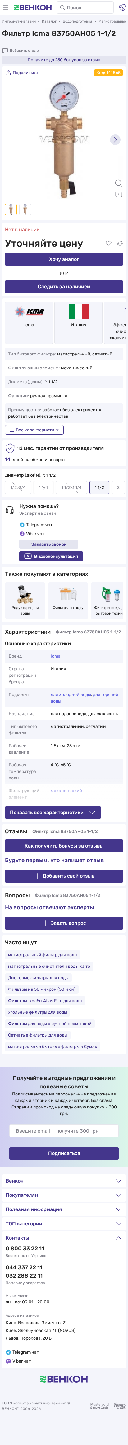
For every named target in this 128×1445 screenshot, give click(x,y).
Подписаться (64, 1153)
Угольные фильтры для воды (37, 1012)
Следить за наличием (64, 286)
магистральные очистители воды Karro (49, 966)
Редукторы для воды (25, 610)
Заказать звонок (48, 544)
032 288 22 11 (24, 1275)
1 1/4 (43, 487)
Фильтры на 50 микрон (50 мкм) (41, 989)
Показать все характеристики (47, 812)
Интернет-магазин (19, 21)
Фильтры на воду (68, 608)
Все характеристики (38, 430)
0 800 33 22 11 (25, 1248)
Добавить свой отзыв (68, 876)
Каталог (49, 21)
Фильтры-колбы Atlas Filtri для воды (45, 1000)
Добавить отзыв (24, 50)
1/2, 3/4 (18, 487)
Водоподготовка (77, 21)
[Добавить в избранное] (109, 243)
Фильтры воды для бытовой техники (111, 610)
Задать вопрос (68, 923)
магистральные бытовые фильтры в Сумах (52, 1046)
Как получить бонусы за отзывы (64, 846)
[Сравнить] (120, 243)
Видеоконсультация (56, 556)
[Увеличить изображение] (118, 183)
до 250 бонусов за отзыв (64, 60)
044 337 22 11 (24, 1267)
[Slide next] (115, 139)
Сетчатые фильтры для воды (37, 1035)
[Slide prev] (12, 139)
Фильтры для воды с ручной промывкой (50, 1023)
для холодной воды (71, 694)
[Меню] (5, 7)
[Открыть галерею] (118, 194)
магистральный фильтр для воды (42, 955)
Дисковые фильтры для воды (38, 977)
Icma (29, 325)
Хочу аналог (64, 259)
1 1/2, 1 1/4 (71, 487)
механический (66, 790)
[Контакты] (122, 7)
